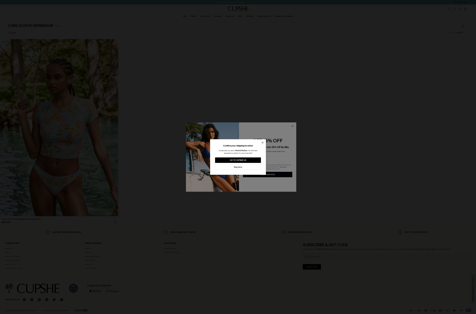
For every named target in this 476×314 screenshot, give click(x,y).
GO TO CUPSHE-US (238, 160)
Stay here (238, 167)
